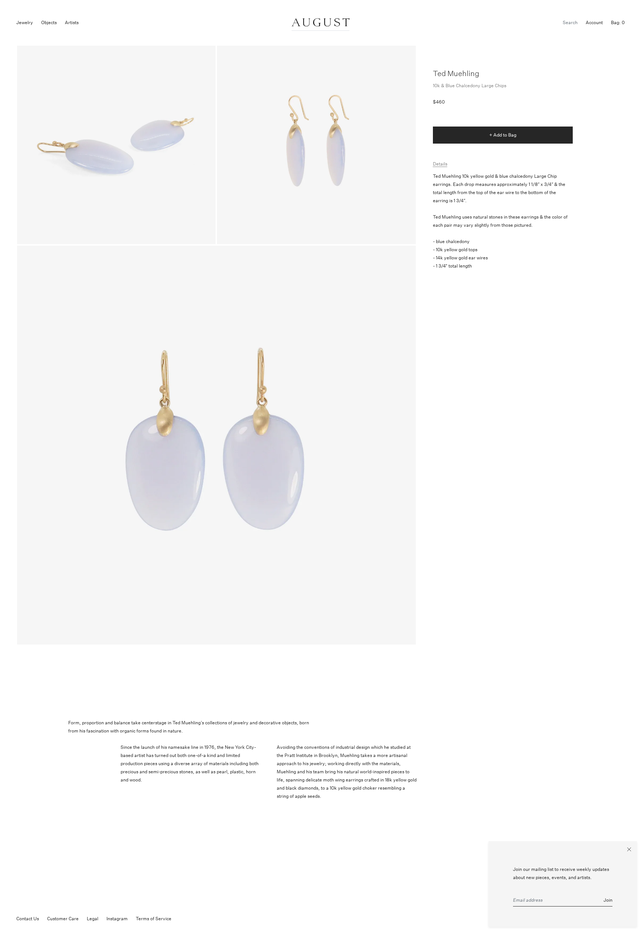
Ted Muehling (456, 73)
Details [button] (440, 164)
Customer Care (63, 918)
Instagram (117, 918)
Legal (92, 918)
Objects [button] (49, 22)
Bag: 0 (618, 22)
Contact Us (27, 918)
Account (594, 22)
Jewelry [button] (24, 22)
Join (608, 900)
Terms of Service (153, 918)
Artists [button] (72, 22)
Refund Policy (194, 918)
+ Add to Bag (502, 135)
